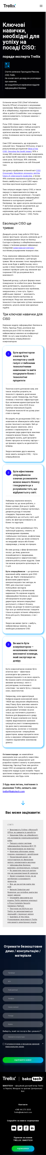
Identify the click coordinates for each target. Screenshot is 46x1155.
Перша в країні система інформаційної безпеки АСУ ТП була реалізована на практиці (21, 846)
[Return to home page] (9, 5)
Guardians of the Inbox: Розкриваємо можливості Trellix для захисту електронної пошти (22, 919)
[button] (13, 1128)
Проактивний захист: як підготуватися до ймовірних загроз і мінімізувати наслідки (21, 859)
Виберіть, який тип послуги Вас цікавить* (22, 1031)
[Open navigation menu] (41, 6)
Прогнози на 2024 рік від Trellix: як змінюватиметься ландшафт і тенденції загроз (20, 911)
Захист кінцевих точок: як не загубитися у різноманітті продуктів (21, 878)
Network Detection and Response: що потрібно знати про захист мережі (22, 892)
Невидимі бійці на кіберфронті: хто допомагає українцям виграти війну (23, 838)
